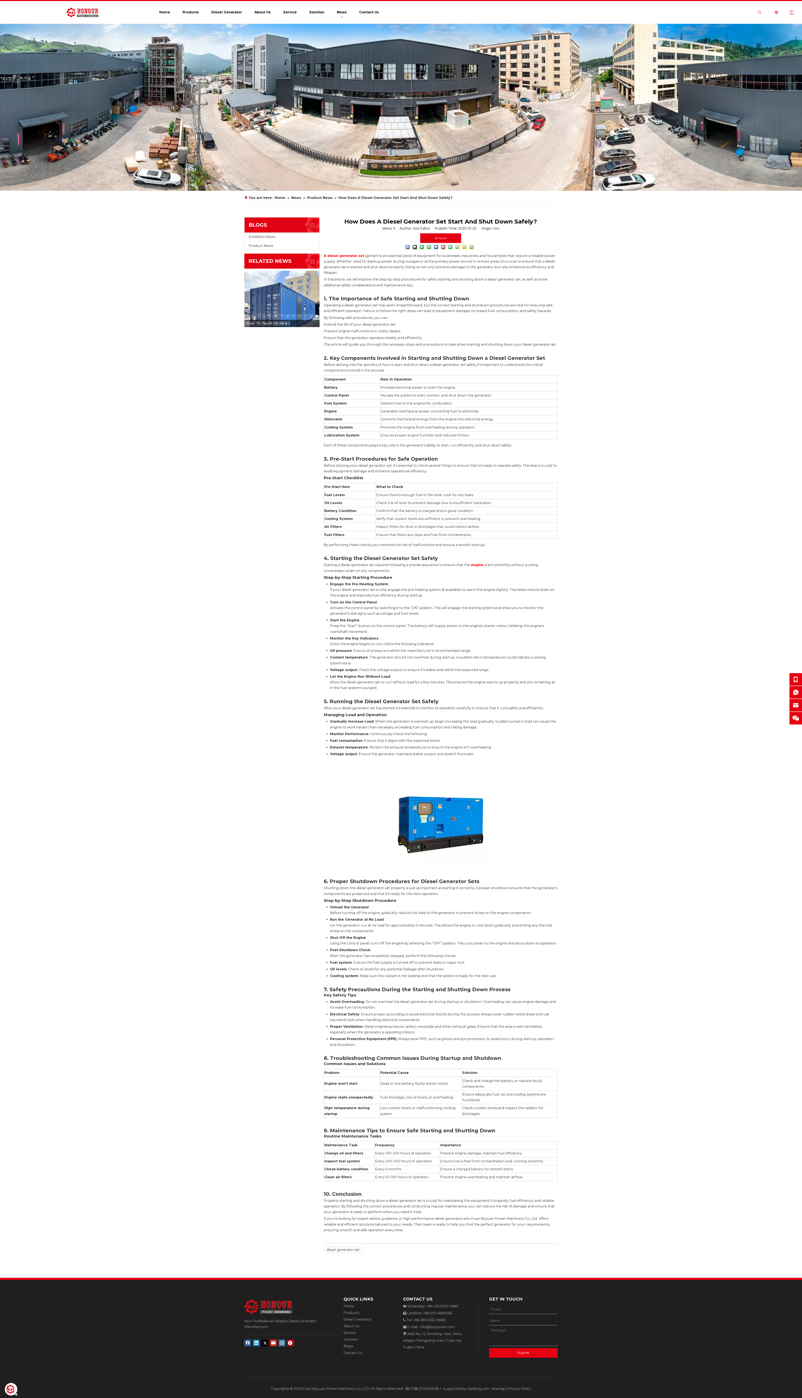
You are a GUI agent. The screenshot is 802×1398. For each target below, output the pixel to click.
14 (252, 323)
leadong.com (478, 1389)
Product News (261, 246)
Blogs (348, 1346)
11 (305, 316)
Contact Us (369, 12)
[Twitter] (264, 1343)
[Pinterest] (290, 1343)
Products (191, 12)
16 (264, 323)
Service (290, 12)
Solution (316, 12)
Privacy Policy (519, 1389)
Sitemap (498, 1389)
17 (270, 323)
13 (246, 323)
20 (288, 323)
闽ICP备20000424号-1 (423, 1389)
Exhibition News (262, 237)
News (342, 12)
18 (276, 323)
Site (496, 228)
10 (299, 316)
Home (164, 12)
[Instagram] (282, 1343)
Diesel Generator (226, 12)
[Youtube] (273, 1343)
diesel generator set (343, 1250)
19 (281, 323)
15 (258, 323)
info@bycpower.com (437, 1327)
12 (311, 316)
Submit (523, 1353)
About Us (262, 12)
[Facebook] (247, 1343)
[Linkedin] (256, 1343)
